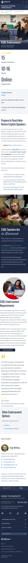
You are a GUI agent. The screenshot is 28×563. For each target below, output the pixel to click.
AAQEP (3, 95)
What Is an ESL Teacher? (15, 145)
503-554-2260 (22, 503)
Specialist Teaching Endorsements (8, 7)
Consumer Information (7, 546)
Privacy (3, 544)
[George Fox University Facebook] (2, 513)
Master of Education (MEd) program (13, 189)
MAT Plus (12, 184)
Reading (6, 425)
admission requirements (15, 177)
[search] (25, 533)
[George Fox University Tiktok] (18, 513)
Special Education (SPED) (11, 429)
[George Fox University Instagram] (10, 513)
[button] (23, 2)
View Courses (7, 350)
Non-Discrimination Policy (8, 549)
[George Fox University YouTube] (25, 513)
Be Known (5, 539)
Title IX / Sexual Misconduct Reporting (11, 551)
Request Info (7, 488)
